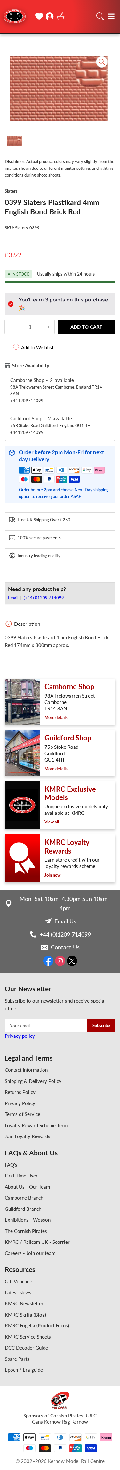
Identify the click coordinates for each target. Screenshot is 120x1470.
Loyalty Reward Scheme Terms (37, 1125)
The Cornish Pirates (26, 1231)
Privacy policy (20, 1036)
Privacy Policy (20, 1103)
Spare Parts (17, 1359)
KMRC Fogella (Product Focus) (37, 1325)
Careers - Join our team (30, 1253)
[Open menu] (111, 16)
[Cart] (60, 16)
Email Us (65, 921)
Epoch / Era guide (24, 1370)
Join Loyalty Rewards (27, 1136)
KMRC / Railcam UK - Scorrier (37, 1242)
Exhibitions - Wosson (28, 1220)
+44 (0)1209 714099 (65, 934)
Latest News (18, 1292)
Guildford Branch (23, 1209)
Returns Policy (20, 1092)
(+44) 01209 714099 (44, 597)
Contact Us (65, 947)
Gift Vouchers (19, 1281)
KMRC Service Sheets (28, 1337)
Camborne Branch (24, 1198)
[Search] (100, 16)
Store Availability (30, 365)
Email (13, 597)
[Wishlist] (39, 16)
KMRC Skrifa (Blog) (25, 1314)
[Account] (49, 16)
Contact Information (26, 1070)
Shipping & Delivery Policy (33, 1081)
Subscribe (101, 1025)
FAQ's (11, 1165)
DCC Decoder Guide (26, 1347)
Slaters (11, 191)
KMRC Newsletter (24, 1303)
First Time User (21, 1175)
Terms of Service (22, 1114)
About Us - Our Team (27, 1187)
